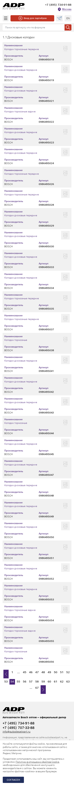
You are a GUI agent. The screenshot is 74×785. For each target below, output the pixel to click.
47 (37, 672)
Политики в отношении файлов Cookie (37, 761)
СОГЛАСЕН (13, 779)
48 (43, 672)
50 (55, 672)
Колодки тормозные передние (21, 49)
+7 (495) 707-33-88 (18, 727)
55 (18, 681)
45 (24, 672)
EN (68, 18)
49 (49, 672)
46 (31, 672)
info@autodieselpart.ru (16, 731)
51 (62, 672)
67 (37, 688)
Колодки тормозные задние (20, 111)
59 (43, 681)
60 (49, 681)
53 (6, 681)
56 (24, 681)
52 (68, 672)
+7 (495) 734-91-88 (58, 5)
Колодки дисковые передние (20, 69)
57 (31, 681)
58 (37, 681)
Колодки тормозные (15, 340)
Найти (68, 27)
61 (55, 681)
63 (68, 681)
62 (62, 681)
